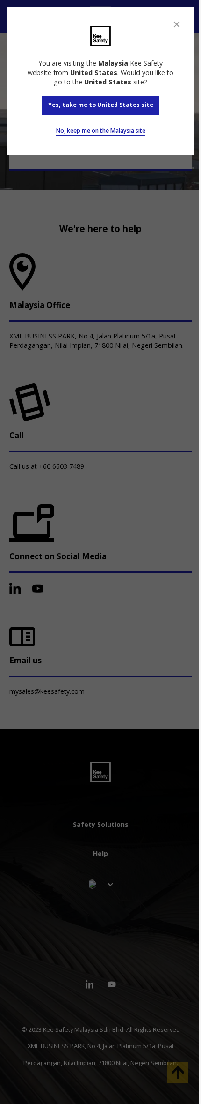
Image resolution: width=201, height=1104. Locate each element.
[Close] (176, 24)
